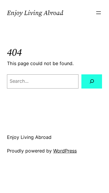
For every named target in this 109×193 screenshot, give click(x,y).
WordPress (65, 151)
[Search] (91, 81)
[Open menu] (98, 12)
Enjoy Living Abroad (35, 12)
